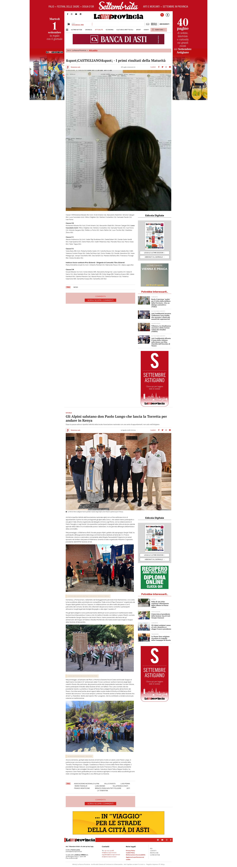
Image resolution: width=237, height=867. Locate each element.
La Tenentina (102, 790)
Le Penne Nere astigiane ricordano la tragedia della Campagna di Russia (161, 638)
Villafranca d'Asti (120, 786)
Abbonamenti (164, 24)
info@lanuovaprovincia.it (109, 852)
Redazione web (75, 67)
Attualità (93, 50)
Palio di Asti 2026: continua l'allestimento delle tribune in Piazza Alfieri (160, 604)
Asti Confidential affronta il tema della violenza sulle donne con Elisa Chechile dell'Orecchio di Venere (161, 342)
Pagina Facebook (69, 14)
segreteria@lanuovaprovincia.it (111, 854)
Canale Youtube (77, 14)
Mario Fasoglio (81, 786)
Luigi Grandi (100, 786)
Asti (128, 788)
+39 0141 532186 (109, 850)
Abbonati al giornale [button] (154, 257)
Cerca (162, 14)
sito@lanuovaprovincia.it (109, 856)
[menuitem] (76, 30)
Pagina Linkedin (82, 14)
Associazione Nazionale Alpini (86, 784)
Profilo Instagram (73, 14)
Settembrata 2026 (78, 25)
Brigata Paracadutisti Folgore (108, 788)
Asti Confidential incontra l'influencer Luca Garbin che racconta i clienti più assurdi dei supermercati (161, 316)
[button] (167, 15)
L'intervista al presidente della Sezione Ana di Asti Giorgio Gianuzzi (160, 616)
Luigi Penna (125, 784)
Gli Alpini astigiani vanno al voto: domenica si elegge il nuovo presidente (161, 627)
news (75, 287)
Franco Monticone (82, 788)
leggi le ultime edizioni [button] (153, 253)
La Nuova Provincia (79, 50)
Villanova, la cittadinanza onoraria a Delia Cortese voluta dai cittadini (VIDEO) (161, 329)
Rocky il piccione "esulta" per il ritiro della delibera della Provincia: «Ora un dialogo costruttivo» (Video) (160, 303)
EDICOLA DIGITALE (154, 24)
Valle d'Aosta (110, 784)
